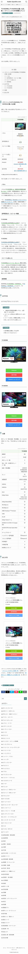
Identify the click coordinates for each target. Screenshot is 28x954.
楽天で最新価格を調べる (20, 170)
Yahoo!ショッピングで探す (14, 615)
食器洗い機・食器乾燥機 (8, 934)
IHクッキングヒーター (8, 708)
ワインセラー (6, 832)
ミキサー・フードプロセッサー (10, 816)
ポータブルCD (6, 798)
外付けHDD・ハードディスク (9, 853)
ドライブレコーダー (7, 774)
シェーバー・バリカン (8, 756)
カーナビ (5, 732)
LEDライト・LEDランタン (9, 711)
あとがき (6, 92)
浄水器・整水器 (6, 868)
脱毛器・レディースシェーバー (10, 898)
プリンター (5, 786)
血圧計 (4, 901)
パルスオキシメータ (7, 780)
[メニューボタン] (1, 1)
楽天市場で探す (14, 611)
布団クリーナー (6, 856)
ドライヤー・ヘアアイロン (9, 777)
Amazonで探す (14, 608)
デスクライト (6, 765)
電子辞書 (5, 913)
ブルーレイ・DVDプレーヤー (9, 789)
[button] (3, 692)
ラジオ (4, 826)
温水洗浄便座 (6, 874)
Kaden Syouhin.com (14, 1)
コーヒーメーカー (7, 750)
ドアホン (5, 771)
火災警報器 (5, 880)
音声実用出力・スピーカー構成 (14, 78)
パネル (8, 76)
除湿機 (4, 904)
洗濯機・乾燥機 (6, 865)
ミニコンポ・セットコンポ (9, 819)
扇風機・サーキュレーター (9, 862)
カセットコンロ (6, 738)
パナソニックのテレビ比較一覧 (10, 670)
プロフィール (14, 949)
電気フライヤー (6, 922)
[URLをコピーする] (25, 692)
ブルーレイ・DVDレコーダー (9, 792)
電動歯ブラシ (6, 907)
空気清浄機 (5, 889)
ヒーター (5, 783)
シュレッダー (6, 759)
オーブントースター (7, 729)
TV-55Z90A (9, 87)
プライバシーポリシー (11, 947)
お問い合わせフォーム (20, 947)
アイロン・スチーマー (8, 717)
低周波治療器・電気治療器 (9, 835)
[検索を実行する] (25, 698)
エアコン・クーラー (7, 723)
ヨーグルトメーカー (7, 822)
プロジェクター (6, 795)
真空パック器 (6, 886)
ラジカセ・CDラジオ (7, 829)
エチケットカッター (7, 726)
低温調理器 (5, 838)
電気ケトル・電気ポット (8, 916)
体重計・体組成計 (7, 844)
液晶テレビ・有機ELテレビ (7, 13)
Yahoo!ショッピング (14, 379)
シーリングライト (7, 753)
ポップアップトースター (8, 813)
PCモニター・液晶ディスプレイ (10, 714)
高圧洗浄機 (5, 937)
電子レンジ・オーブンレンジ (9, 910)
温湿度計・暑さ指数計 (8, 877)
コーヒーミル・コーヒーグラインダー (11, 747)
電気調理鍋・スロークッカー (9, 925)
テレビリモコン (6, 768)
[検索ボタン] (26, 1)
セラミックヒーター (7, 762)
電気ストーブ (6, 919)
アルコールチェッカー (8, 720)
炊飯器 (4, 883)
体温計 (4, 841)
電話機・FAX (6, 928)
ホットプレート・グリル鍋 (9, 810)
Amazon (14, 370)
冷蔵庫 (4, 847)
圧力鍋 (4, 850)
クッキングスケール (7, 744)
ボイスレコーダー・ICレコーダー (10, 804)
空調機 (4, 892)
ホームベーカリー (7, 801)
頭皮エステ (5, 931)
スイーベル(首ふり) (11, 79)
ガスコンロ (5, 735)
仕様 (5, 90)
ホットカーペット (7, 807)
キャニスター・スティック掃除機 (10, 741)
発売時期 (9, 81)
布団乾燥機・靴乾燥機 (8, 859)
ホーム (4, 947)
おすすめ (6, 84)
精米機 (4, 895)
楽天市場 (14, 374)
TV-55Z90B (9, 86)
